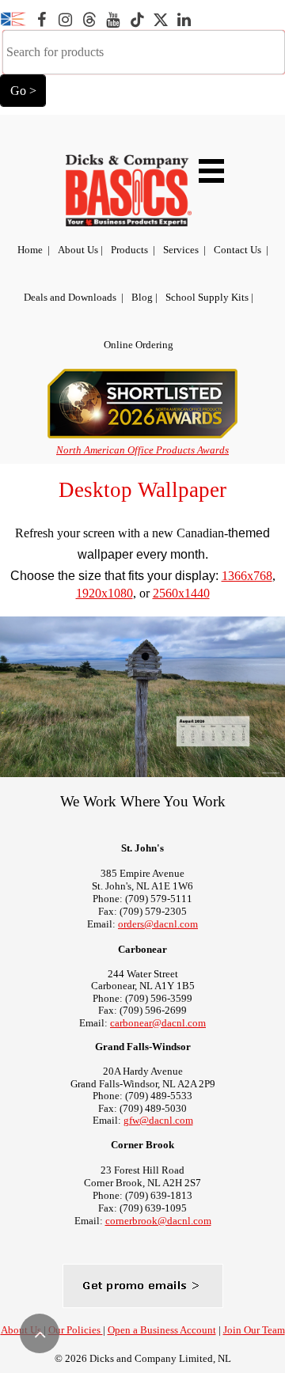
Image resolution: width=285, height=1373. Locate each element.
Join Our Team (254, 1330)
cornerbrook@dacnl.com (158, 1221)
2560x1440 (181, 593)
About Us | (80, 250)
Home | (33, 250)
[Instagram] (65, 20)
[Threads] (89, 20)
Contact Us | (241, 250)
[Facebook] (41, 20)
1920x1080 (104, 593)
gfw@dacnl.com (158, 1120)
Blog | (144, 297)
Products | (133, 250)
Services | (184, 250)
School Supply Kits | (209, 297)
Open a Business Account (162, 1330)
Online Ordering (138, 345)
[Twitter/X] (160, 20)
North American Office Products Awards (142, 450)
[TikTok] (136, 20)
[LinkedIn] (184, 20)
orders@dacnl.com (158, 924)
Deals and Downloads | (74, 297)
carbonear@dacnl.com (158, 1023)
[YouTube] (112, 20)
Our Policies (75, 1330)
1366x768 (247, 575)
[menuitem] (34, 250)
